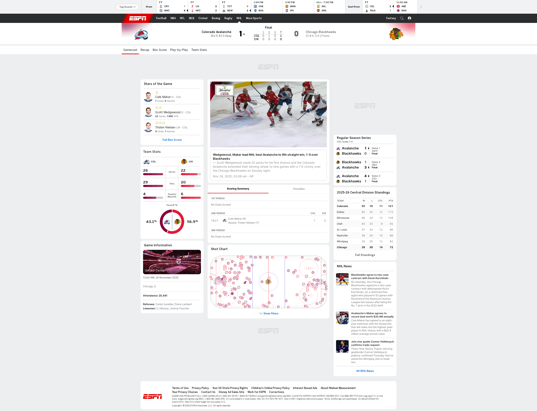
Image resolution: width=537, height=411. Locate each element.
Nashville (342, 235)
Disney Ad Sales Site (231, 392)
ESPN (137, 18)
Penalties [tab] (299, 188)
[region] (268, 201)
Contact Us (208, 392)
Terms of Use (180, 388)
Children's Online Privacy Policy (270, 388)
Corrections (276, 392)
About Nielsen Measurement (338, 388)
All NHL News (365, 371)
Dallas (340, 211)
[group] (365, 151)
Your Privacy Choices (185, 392)
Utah (340, 223)
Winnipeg (342, 241)
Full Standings (365, 255)
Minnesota (343, 217)
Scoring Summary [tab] (238, 188)
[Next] (420, 7)
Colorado (342, 206)
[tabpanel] (268, 218)
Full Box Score (172, 139)
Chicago (342, 247)
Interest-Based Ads (305, 388)
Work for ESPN (257, 392)
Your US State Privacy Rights (230, 388)
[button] (402, 18)
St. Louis (342, 229)
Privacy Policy (200, 388)
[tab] (238, 189)
